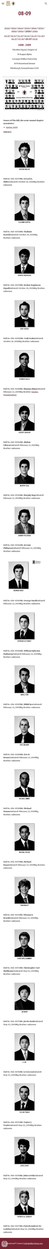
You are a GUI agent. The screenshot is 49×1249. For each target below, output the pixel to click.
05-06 (41, 36)
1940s (20, 28)
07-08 (21, 39)
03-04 (27, 36)
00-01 (6, 36)
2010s (35, 31)
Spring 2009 (11, 127)
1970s (40, 28)
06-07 (14, 39)
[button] (3, 3)
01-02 (13, 36)
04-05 (34, 36)
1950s (27, 28)
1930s (13, 28)
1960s (34, 28)
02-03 (20, 36)
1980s (14, 31)
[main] (24, 13)
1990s (20, 31)
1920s (7, 28)
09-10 (35, 39)
